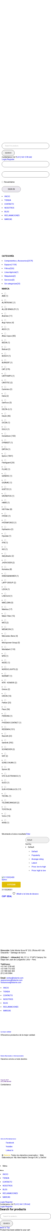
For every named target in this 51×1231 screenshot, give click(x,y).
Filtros (9, 268)
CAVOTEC (7, 383)
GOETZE (6, 489)
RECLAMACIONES (10, 1007)
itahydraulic (8, 556)
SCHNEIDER (8, 749)
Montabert (8, 649)
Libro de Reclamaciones (8, 1139)
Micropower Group (11, 643)
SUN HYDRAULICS (11, 789)
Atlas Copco (9, 336)
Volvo (6, 816)
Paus (6, 709)
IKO (5, 549)
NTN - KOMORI (9, 683)
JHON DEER (8, 563)
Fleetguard (8, 463)
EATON (6, 449)
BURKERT (7, 363)
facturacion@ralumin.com (11, 982)
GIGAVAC (7, 483)
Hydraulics (7, 529)
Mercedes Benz (10, 636)
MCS (5, 623)
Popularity (36, 855)
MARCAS (7, 1011)
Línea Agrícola (11, 272)
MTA (5, 656)
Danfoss (7, 403)
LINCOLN (7, 596)
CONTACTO (8, 995)
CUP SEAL (7, 896)
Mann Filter (8, 616)
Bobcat (6, 349)
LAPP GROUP (9, 583)
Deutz (6, 416)
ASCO (5, 329)
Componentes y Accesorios (18, 261)
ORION (6, 696)
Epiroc (7, 456)
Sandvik (7, 743)
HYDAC (6, 516)
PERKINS (7, 716)
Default (35, 851)
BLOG (5, 1003)
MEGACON (7, 629)
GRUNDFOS (8, 496)
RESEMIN (8, 729)
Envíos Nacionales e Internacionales (12, 1056)
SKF (5, 756)
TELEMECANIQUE (10, 803)
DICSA (6, 423)
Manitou (7, 609)
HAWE (6, 503)
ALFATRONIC (8, 303)
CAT (6, 369)
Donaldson (9, 436)
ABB (5, 296)
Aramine (7, 316)
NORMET (7, 676)
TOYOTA (6, 809)
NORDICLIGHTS (10, 669)
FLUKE (6, 469)
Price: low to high (39, 867)
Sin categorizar (12, 284)
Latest (34, 863)
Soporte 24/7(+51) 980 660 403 (6, 1080)
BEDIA (6, 343)
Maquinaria (10, 276)
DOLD (5, 429)
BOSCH (6, 356)
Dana (5, 396)
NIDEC (6, 663)
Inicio (4, 244)
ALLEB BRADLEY (10, 309)
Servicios (9, 280)
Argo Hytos (8, 323)
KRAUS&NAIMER (10, 576)
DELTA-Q (7, 409)
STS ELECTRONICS (11, 776)
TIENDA (6, 991)
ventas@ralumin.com (14, 978)
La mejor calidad (6, 1032)
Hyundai (6, 536)
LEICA (6, 589)
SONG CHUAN (9, 763)
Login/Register (8, 159)
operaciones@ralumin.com (11, 980)
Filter (28, 834)
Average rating (38, 859)
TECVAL (6, 796)
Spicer (6, 769)
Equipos (10, 264)
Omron (6, 689)
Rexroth (7, 736)
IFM (5, 543)
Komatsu (7, 569)
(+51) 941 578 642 (24, 157)
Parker (6, 703)
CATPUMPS (8, 376)
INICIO (6, 988)
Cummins (7, 389)
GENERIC (7, 476)
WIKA (5, 823)
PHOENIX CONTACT (11, 723)
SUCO (5, 783)
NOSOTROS (8, 999)
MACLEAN (7, 603)
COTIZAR (11, 884)
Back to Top (5, 1227)
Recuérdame (9, 182)
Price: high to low (39, 870)
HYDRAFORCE (9, 523)
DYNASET (7, 443)
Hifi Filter (7, 509)
